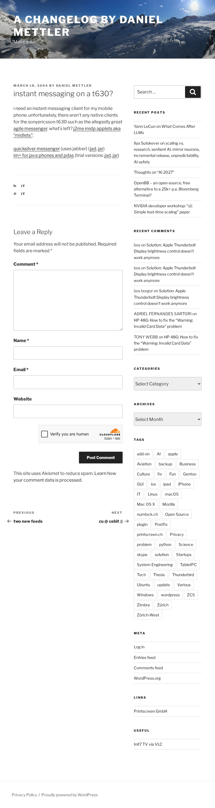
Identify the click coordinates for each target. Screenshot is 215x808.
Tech (141, 574)
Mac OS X (146, 504)
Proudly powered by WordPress (69, 794)
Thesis (159, 574)
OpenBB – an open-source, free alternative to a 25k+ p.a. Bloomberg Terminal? (166, 189)
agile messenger (30, 128)
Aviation (144, 463)
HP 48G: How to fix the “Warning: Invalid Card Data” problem (166, 343)
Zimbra (143, 604)
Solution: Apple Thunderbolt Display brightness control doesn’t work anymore (165, 251)
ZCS (191, 594)
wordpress (170, 594)
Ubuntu (143, 584)
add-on (143, 453)
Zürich (163, 604)
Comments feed (148, 667)
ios (153, 484)
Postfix (161, 524)
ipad (167, 484)
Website (22, 399)
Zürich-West (148, 615)
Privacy (177, 534)
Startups (183, 554)
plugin (142, 524)
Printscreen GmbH (150, 711)
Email (21, 369)
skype (142, 554)
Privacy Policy (24, 794)
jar (100, 148)
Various (184, 584)
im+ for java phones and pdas (43, 155)
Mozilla (168, 504)
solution (162, 554)
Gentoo (189, 474)
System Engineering (155, 564)
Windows (145, 594)
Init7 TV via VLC (148, 744)
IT (23, 186)
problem (144, 544)
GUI (140, 484)
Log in (139, 646)
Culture (143, 474)
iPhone (184, 484)
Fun (172, 474)
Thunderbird (183, 574)
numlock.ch (147, 514)
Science (186, 544)
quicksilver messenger (36, 148)
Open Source (177, 514)
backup (165, 463)
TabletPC (188, 564)
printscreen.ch (150, 534)
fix (159, 474)
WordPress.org (147, 678)
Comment (25, 264)
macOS (172, 494)
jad (93, 148)
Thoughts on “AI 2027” (154, 172)
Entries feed (144, 657)
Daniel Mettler (74, 86)
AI (159, 453)
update (163, 584)
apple (173, 453)
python (165, 544)
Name (21, 340)
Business (187, 463)
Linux (153, 494)
